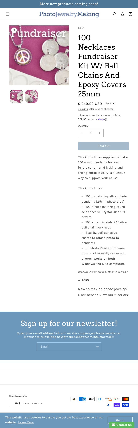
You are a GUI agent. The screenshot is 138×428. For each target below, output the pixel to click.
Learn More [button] (26, 422)
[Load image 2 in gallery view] (31, 96)
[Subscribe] (97, 346)
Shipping (83, 109)
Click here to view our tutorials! (103, 295)
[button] (8, 14)
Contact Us (123, 424)
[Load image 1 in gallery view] (16, 96)
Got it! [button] (120, 420)
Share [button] (85, 279)
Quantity (83, 125)
